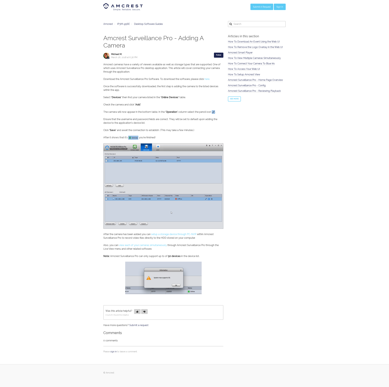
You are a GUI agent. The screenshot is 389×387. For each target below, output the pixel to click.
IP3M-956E (123, 24)
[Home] (123, 7)
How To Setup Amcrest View (244, 74)
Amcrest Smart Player (240, 52)
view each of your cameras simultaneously (143, 245)
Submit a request (138, 325)
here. (207, 79)
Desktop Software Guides (148, 24)
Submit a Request (262, 7)
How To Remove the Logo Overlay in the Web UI (255, 47)
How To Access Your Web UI (244, 69)
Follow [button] (218, 55)
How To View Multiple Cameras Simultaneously (254, 58)
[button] (137, 311)
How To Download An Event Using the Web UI (254, 41)
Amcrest (108, 24)
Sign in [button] (279, 7)
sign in (113, 351)
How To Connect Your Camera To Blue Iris (251, 63)
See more (234, 99)
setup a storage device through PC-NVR (174, 234)
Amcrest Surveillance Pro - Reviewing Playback (254, 90)
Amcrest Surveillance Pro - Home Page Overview (255, 79)
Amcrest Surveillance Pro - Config (247, 85)
